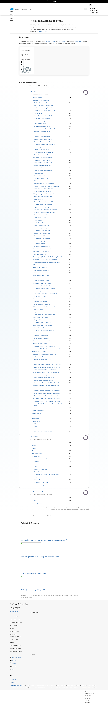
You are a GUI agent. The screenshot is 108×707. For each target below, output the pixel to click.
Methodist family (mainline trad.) (41, 275)
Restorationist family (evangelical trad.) (42, 196)
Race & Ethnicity (14, 625)
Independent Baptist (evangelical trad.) (43, 105)
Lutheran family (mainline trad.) (41, 291)
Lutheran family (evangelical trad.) (41, 147)
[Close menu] (90, 5)
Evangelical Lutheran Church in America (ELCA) (45, 293)
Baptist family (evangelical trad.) (41, 100)
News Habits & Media (15, 648)
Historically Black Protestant (39, 351)
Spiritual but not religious (40, 469)
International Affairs (15, 619)
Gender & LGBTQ (14, 634)
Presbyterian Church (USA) (40, 301)
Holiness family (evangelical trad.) (41, 215)
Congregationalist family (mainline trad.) (43, 325)
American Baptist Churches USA (42, 270)
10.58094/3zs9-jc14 (28, 597)
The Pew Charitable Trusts (85, 687)
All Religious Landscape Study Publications (35, 590)
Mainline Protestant (37, 265)
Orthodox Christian (36, 413)
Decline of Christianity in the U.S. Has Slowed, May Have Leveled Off (43, 540)
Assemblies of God (38, 168)
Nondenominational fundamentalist (43, 134)
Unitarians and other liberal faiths (41, 459)
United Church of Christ (40, 327)
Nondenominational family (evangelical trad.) (44, 128)
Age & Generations (14, 631)
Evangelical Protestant (37, 97)
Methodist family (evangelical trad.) (41, 121)
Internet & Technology (15, 645)
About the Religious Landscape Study (33, 573)
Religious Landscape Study (23, 9)
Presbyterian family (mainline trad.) (41, 299)
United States (78, 41)
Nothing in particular (37, 503)
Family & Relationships (15, 636)
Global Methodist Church (40, 123)
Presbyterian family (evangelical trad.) (42, 157)
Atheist (33, 497)
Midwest (48, 41)
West (63, 41)
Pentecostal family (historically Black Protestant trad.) (46, 385)
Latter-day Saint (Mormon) (38, 410)
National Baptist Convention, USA (42, 359)
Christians (33, 91)
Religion (12, 628)
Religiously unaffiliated (37, 492)
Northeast (53, 41)
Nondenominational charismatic (42, 136)
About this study (43, 31)
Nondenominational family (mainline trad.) (43, 283)
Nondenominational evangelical (42, 131)
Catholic (34, 408)
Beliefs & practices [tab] (36, 515)
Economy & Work (14, 639)
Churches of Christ (38, 199)
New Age (35, 477)
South (58, 41)
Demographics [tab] (25, 515)
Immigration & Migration (16, 622)
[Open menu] (85, 9)
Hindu (33, 450)
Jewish (33, 442)
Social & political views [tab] (50, 515)
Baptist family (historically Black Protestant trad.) (45, 354)
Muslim (34, 445)
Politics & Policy (14, 616)
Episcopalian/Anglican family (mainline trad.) (44, 307)
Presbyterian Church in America (42, 160)
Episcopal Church (38, 309)
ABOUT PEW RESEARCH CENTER (16, 685)
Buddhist (34, 448)
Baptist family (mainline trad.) (40, 267)
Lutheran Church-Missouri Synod (42, 149)
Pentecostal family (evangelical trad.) (42, 165)
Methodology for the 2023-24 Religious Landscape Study (40, 557)
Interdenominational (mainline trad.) (43, 286)
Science (12, 642)
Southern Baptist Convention (41, 102)
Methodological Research (16, 651)
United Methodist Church (40, 278)
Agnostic (34, 500)
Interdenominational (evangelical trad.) (43, 139)
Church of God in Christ (39, 388)
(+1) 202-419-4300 (14, 611)
